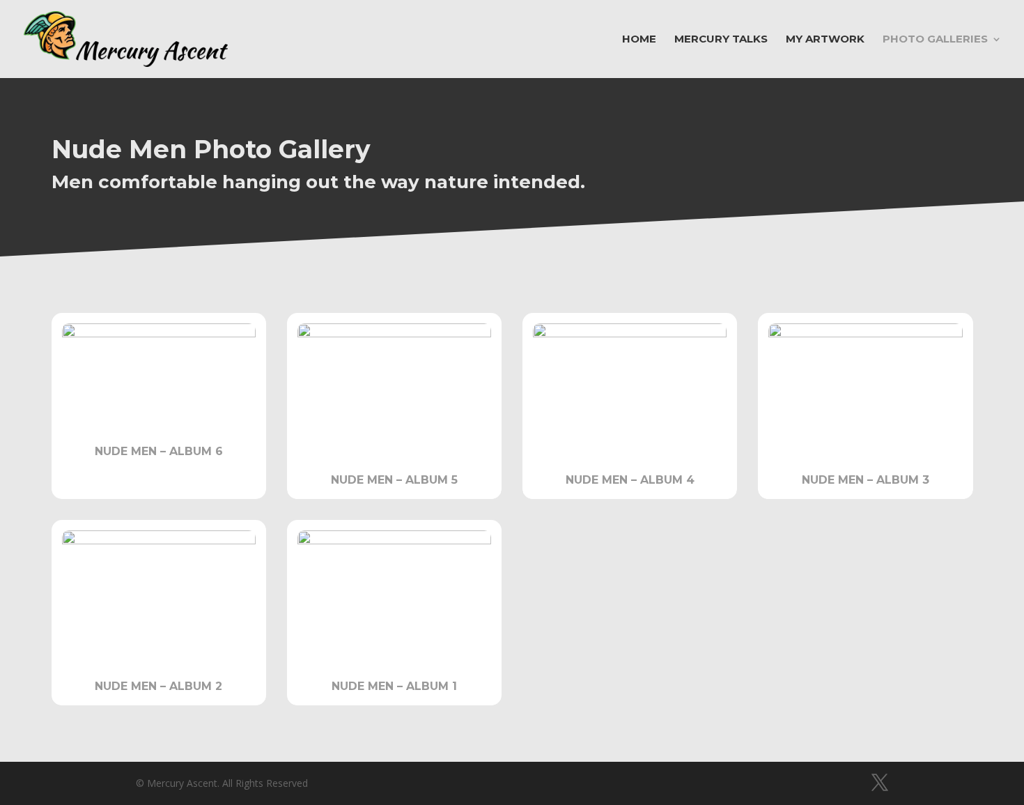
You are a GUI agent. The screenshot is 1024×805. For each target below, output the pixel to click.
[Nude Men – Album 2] (159, 594)
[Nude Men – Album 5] (394, 387)
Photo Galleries (935, 39)
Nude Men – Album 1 (394, 686)
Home (639, 39)
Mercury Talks (721, 39)
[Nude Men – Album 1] (394, 594)
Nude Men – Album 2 (158, 686)
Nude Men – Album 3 (865, 479)
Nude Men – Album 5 (394, 479)
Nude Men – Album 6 (159, 451)
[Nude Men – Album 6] (159, 373)
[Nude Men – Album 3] (865, 387)
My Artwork (825, 39)
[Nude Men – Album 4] (629, 387)
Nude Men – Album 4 (630, 479)
